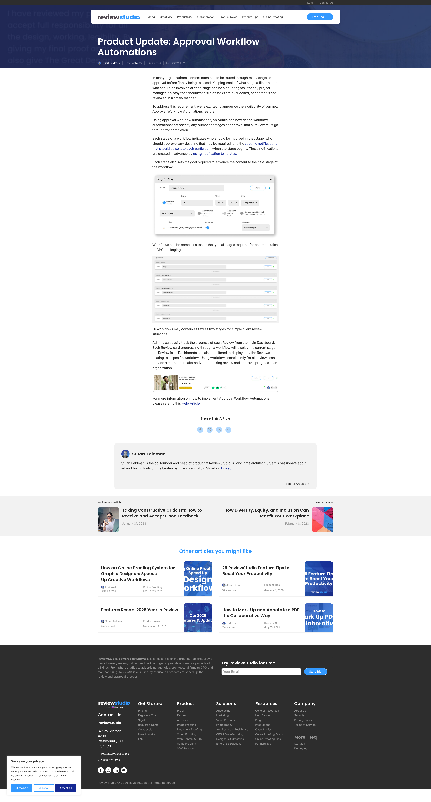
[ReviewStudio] (119, 17)
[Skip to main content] (330, 42)
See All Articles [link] (296, 483)
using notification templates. (215, 154)
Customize (22, 787)
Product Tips (272, 584)
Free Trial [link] (318, 17)
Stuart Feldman (111, 63)
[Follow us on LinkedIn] (116, 770)
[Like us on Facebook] (101, 770)
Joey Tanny (233, 585)
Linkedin (227, 468)
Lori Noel (110, 587)
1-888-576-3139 (110, 760)
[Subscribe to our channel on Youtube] (124, 770)
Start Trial (315, 671)
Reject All (44, 787)
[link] (200, 430)
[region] (44, 775)
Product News (133, 63)
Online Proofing (152, 587)
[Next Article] (322, 519)
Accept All (66, 787)
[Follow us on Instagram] (108, 770)
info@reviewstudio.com (115, 753)
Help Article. (191, 403)
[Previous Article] (108, 519)
